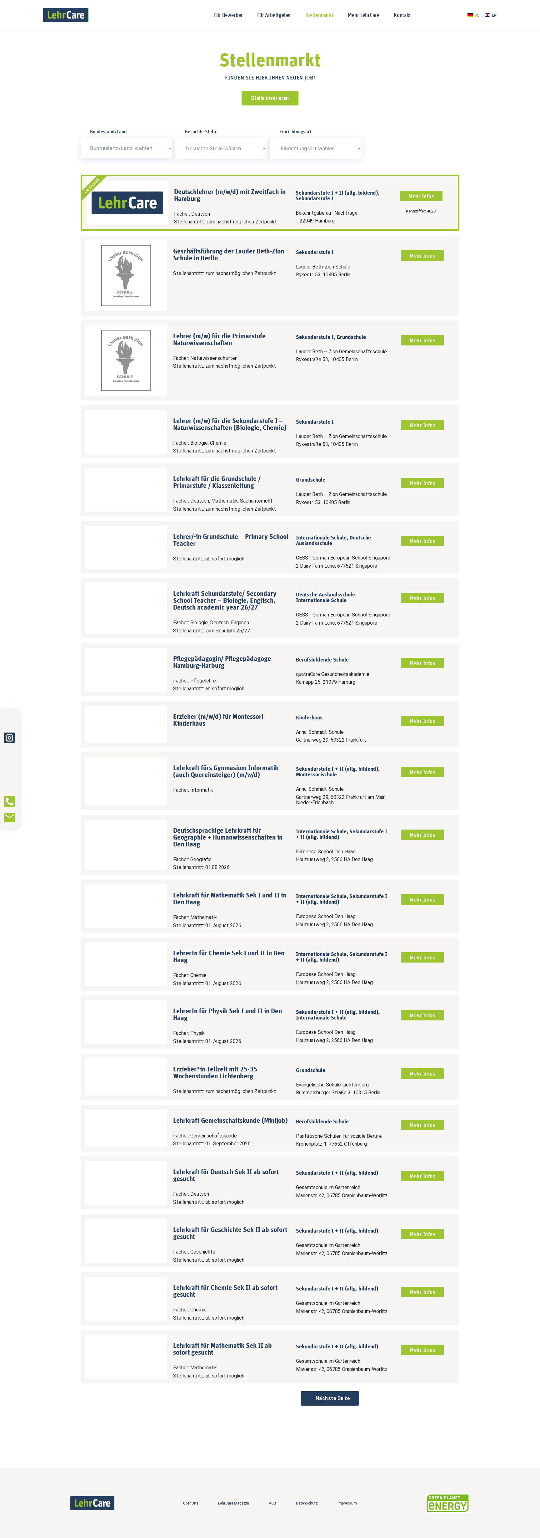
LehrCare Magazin (233, 1503)
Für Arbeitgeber (274, 14)
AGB (272, 1503)
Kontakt (402, 14)
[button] (330, 1398)
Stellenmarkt (319, 14)
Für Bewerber (228, 14)
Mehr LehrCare (363, 14)
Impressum (347, 1503)
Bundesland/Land (108, 131)
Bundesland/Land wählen (121, 148)
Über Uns (190, 1503)
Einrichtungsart (295, 131)
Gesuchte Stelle (201, 131)
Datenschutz (307, 1503)
